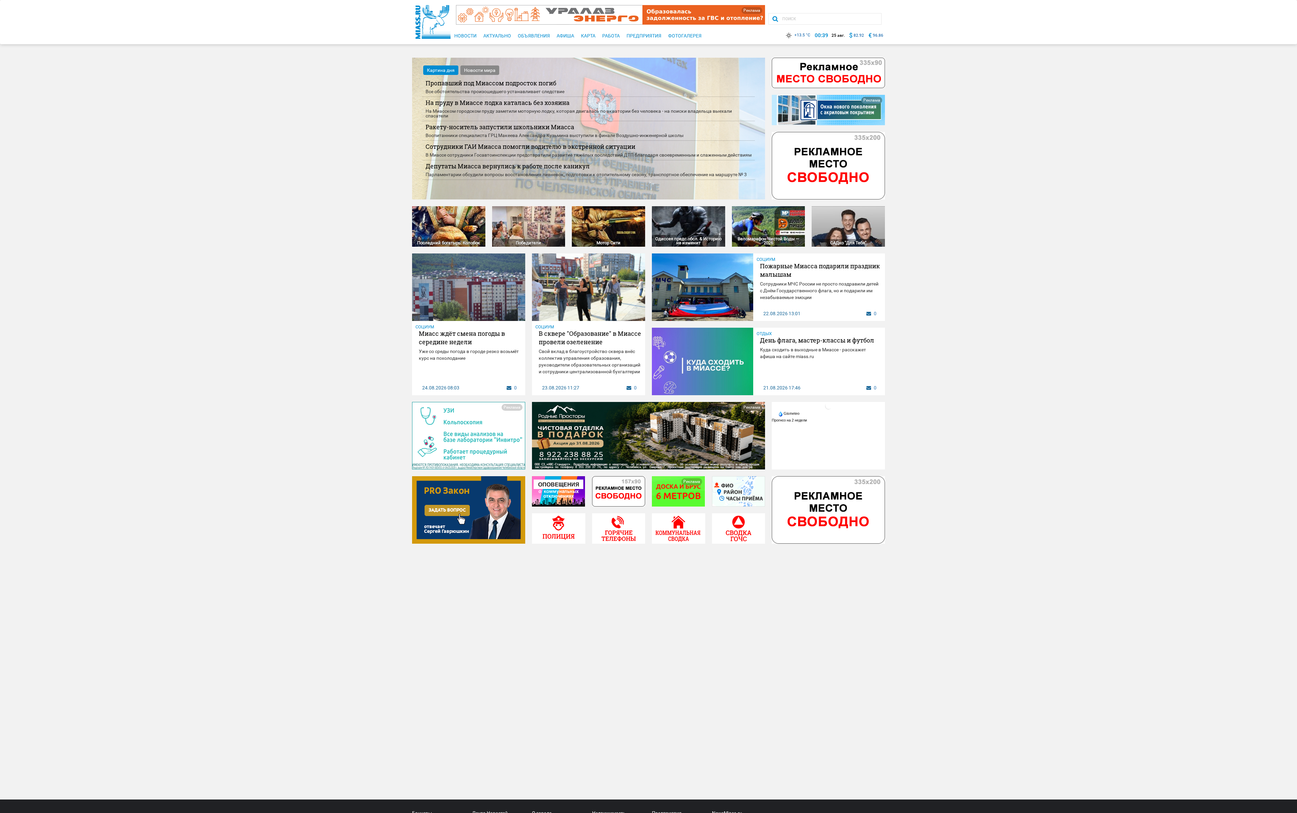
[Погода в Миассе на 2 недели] (790, 420)
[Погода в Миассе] (828, 405)
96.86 (878, 35)
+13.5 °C (802, 35)
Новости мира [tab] (479, 70)
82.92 (859, 35)
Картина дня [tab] (441, 70)
